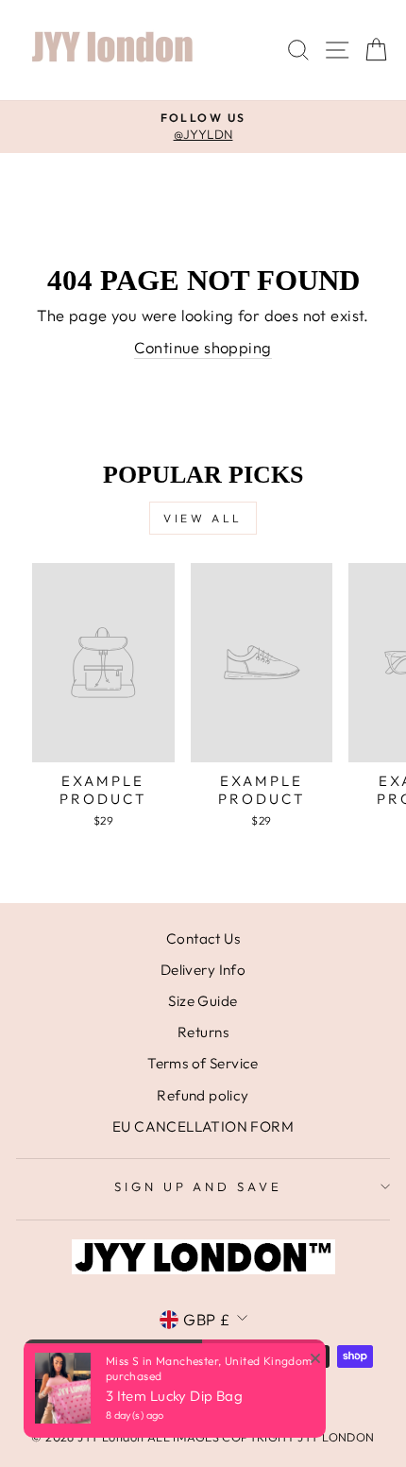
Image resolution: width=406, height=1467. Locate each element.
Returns (203, 1032)
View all (203, 518)
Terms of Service (203, 1063)
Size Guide (202, 1001)
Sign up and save (198, 1186)
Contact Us (203, 938)
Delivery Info (203, 970)
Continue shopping (202, 347)
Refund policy (202, 1095)
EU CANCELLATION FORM (203, 1126)
